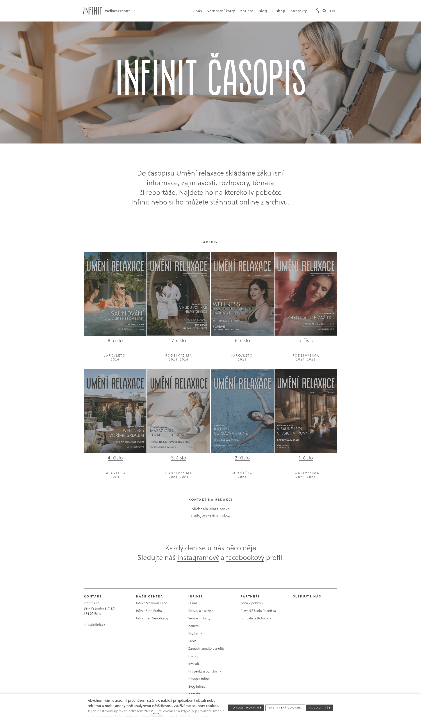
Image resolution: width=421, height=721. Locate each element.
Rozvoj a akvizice (200, 610)
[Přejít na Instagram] (303, 607)
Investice (194, 663)
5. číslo (305, 340)
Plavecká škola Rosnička (258, 610)
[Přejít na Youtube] (311, 607)
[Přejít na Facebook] (295, 607)
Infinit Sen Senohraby (152, 618)
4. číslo (115, 457)
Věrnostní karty (199, 618)
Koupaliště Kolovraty (256, 618)
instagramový (198, 557)
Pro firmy (195, 633)
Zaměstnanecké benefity (206, 648)
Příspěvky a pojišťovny (204, 671)
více (156, 713)
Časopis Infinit (199, 678)
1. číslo (306, 457)
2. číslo (242, 457)
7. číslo (179, 340)
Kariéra (193, 626)
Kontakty (194, 694)
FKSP (192, 641)
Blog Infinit (196, 686)
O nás (192, 603)
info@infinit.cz (94, 624)
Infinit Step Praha (149, 610)
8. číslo (115, 340)
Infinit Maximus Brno (151, 603)
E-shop (193, 656)
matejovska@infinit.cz (210, 515)
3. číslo (178, 457)
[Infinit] (92, 10)
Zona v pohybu (252, 603)
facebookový (245, 557)
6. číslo (242, 340)
